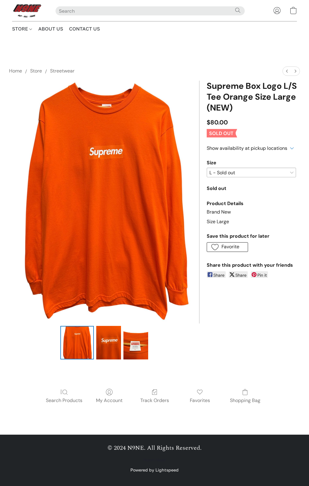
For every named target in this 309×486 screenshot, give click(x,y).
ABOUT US (50, 29)
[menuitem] (287, 71)
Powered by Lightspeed (154, 469)
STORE (20, 29)
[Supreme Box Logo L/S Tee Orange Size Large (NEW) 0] (77, 343)
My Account (109, 400)
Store (36, 71)
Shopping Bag (245, 400)
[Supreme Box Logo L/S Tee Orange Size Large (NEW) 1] (108, 343)
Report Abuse (154, 460)
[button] (27, 10)
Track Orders (154, 400)
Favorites (200, 400)
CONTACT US (84, 29)
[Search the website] (237, 10)
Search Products (64, 400)
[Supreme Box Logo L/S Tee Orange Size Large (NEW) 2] (135, 343)
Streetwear (62, 71)
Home (15, 71)
